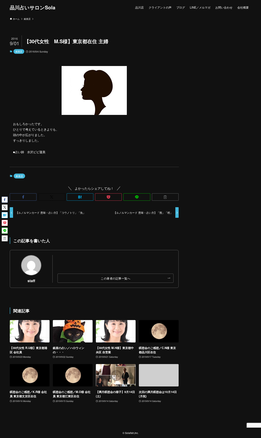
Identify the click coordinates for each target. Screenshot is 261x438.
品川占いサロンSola (32, 7)
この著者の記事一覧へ (115, 278)
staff (31, 280)
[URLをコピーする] (165, 197)
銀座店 (18, 51)
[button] (23, 197)
